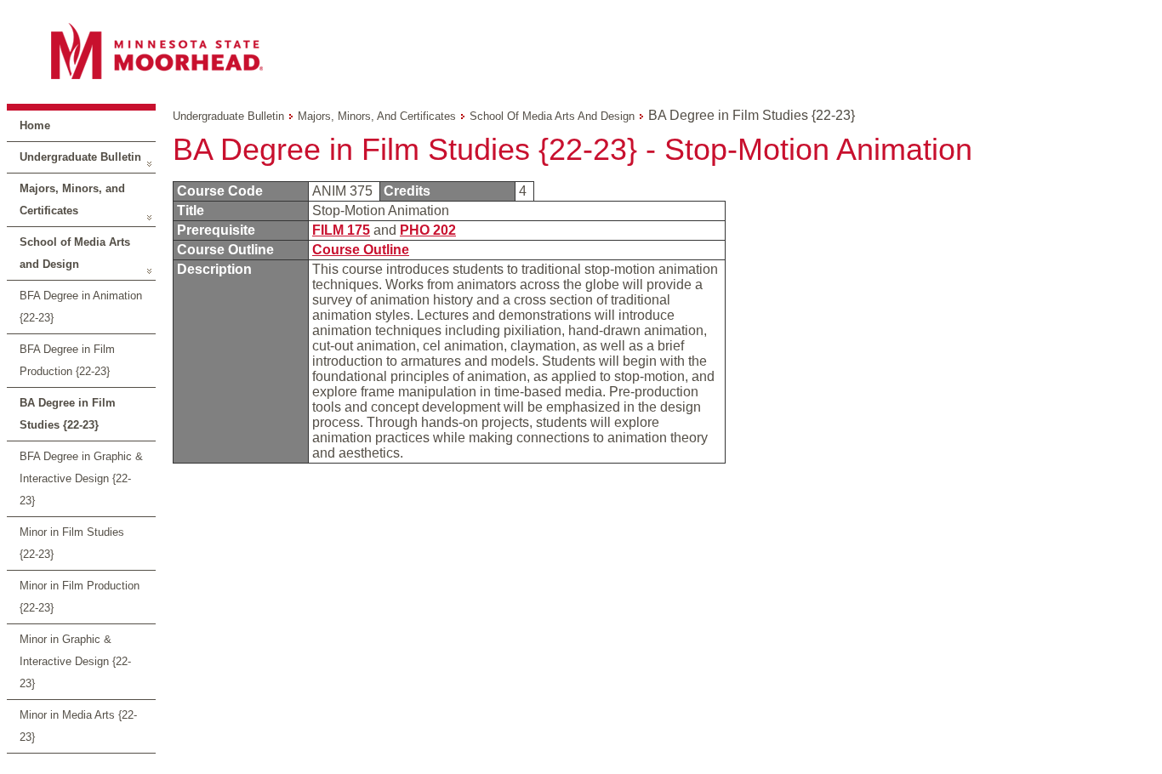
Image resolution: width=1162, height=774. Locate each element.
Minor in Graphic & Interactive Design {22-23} (75, 661)
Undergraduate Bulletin (80, 157)
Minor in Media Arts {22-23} (78, 726)
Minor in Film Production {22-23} (80, 596)
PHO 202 (428, 230)
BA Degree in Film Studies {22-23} (68, 413)
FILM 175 (341, 230)
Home (35, 125)
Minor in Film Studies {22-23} (72, 543)
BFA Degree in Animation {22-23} (81, 306)
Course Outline (360, 249)
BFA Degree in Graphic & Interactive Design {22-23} (81, 478)
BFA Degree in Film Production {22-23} (67, 360)
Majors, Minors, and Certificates (72, 199)
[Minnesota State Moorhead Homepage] (581, 51)
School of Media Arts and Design (75, 253)
